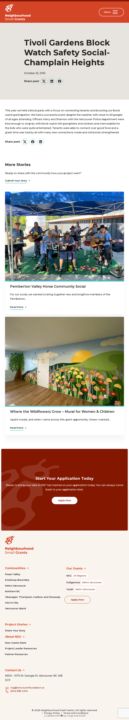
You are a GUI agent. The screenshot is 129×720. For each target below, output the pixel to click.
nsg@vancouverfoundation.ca (27, 687)
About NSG (13, 636)
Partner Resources (16, 654)
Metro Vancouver (15, 585)
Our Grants (74, 568)
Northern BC (12, 591)
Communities (15, 568)
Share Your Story (15, 630)
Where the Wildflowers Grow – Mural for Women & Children (62, 411)
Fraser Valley (12, 574)
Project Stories (16, 624)
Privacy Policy (52, 713)
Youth (80, 589)
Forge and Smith (76, 715)
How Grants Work (15, 642)
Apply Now (64, 500)
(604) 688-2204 (19, 691)
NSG (76, 575)
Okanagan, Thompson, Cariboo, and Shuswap (32, 596)
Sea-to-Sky (11, 602)
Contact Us (13, 670)
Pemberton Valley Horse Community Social (48, 286)
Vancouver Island (15, 608)
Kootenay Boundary (17, 579)
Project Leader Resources (21, 648)
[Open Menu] (116, 12)
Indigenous (84, 582)
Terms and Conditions (75, 713)
